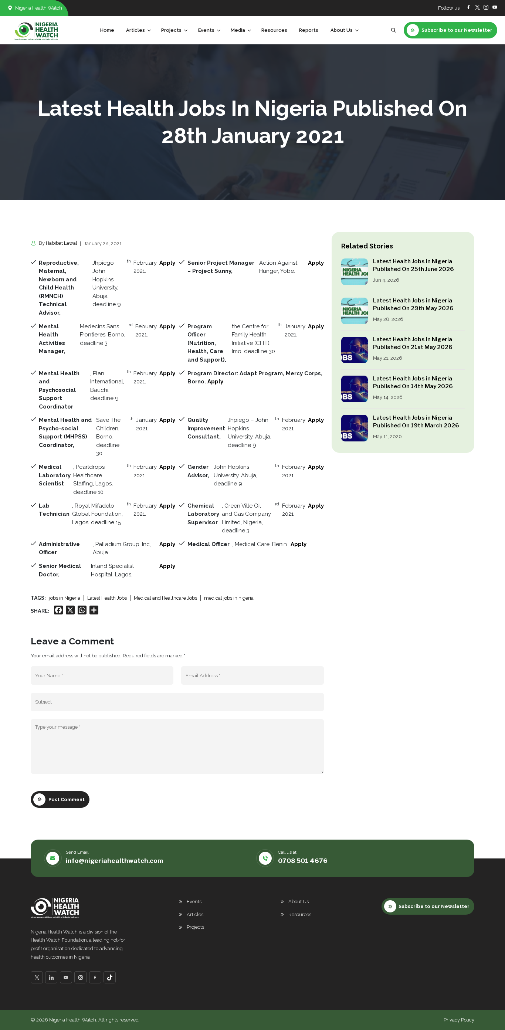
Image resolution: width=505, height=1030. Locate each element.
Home (107, 30)
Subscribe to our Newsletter (434, 906)
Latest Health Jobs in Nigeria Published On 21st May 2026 (413, 343)
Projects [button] (171, 30)
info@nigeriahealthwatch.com (114, 860)
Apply (167, 263)
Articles (195, 914)
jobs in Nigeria (64, 598)
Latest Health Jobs (107, 598)
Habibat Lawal (61, 243)
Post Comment (66, 799)
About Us (298, 901)
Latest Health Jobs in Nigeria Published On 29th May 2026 (413, 304)
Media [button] (238, 30)
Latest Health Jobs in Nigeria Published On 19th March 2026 (416, 421)
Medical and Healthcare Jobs (165, 598)
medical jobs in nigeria (229, 598)
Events (194, 901)
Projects (195, 927)
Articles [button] (135, 30)
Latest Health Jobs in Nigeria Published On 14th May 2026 (413, 382)
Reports (308, 30)
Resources (274, 30)
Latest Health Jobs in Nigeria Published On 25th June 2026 (414, 265)
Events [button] (206, 30)
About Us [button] (342, 30)
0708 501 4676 (303, 860)
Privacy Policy (459, 1020)
